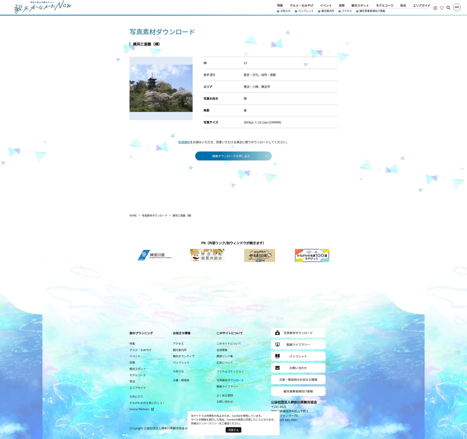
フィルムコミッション (230, 371)
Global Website (139, 409)
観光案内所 (327, 11)
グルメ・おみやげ (301, 5)
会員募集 (222, 350)
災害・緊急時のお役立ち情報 (298, 379)
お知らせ (285, 11)
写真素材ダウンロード (230, 380)
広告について (225, 362)
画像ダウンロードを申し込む (231, 156)
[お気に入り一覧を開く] (442, 7)
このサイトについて (229, 343)
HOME (133, 215)
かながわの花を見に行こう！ (147, 403)
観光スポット (360, 5)
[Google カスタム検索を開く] (448, 7)
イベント (326, 5)
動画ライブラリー (227, 386)
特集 (280, 5)
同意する (233, 430)
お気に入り (136, 396)
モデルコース (384, 5)
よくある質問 (225, 395)
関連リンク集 (225, 356)
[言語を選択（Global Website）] (435, 7)
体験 (342, 5)
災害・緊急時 (181, 380)
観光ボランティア (184, 356)
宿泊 (403, 5)
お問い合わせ (225, 401)
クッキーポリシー (209, 423)
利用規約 (184, 142)
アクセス (347, 11)
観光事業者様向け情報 (372, 11)
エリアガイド (422, 5)
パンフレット (306, 11)
